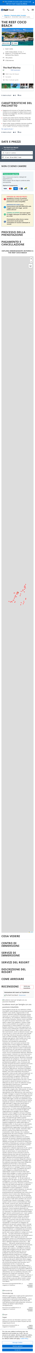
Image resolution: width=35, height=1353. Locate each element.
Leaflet (31, 932)
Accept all (17, 1350)
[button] (20, 594)
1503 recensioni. (15, 70)
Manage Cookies (17, 1342)
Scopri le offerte (21, 4)
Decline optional (17, 1346)
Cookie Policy (24, 1338)
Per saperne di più (7, 129)
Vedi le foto (6, 43)
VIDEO (15, 43)
